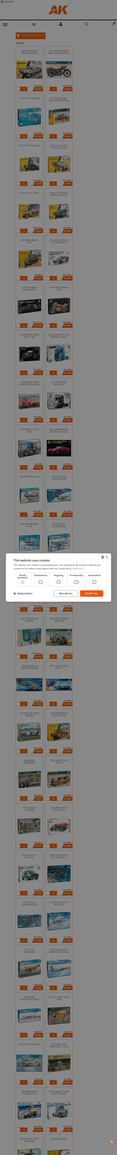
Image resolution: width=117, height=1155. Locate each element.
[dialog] (58, 577)
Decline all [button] (65, 593)
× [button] (106, 557)
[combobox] (102, 557)
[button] (23, 593)
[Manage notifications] (111, 1141)
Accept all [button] (91, 593)
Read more (78, 568)
